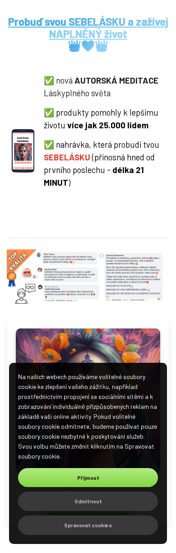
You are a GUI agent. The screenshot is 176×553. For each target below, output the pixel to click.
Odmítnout (88, 501)
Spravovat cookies (88, 525)
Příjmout (88, 477)
